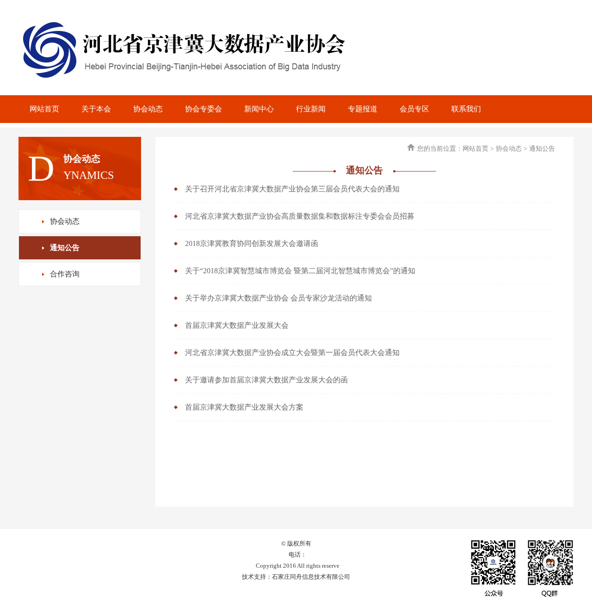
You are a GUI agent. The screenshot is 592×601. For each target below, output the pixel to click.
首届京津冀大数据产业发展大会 (237, 325)
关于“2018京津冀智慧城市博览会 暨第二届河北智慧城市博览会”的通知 (300, 271)
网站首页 (44, 109)
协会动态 (148, 109)
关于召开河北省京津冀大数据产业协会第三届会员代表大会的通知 (292, 189)
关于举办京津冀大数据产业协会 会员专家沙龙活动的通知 (278, 298)
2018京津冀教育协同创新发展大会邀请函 (251, 243)
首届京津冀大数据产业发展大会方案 (244, 407)
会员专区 (414, 109)
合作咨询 (65, 274)
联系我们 (466, 109)
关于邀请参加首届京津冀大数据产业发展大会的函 (266, 380)
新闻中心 (259, 109)
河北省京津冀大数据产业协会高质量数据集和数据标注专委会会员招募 (299, 216)
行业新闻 (311, 109)
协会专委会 (203, 109)
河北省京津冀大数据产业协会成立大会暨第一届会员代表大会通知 (292, 352)
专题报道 (362, 109)
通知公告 (65, 247)
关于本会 (96, 109)
